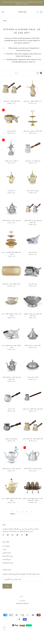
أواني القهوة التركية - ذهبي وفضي (11, 101)
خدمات (4, 549)
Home (5, 21)
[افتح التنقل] (3, 12)
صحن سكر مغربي (32, 284)
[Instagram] (12, 535)
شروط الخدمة (6, 559)
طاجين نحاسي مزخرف (32, 377)
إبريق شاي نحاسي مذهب (33, 190)
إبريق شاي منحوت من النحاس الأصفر (11, 220)
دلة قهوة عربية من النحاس (11, 161)
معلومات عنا (6, 546)
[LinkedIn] (26, 535)
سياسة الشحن (6, 553)
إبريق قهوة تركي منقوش (11, 438)
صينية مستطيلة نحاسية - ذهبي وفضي (11, 284)
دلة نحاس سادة (11, 190)
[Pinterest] (17, 535)
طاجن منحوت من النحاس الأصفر (33, 345)
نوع (16, 73)
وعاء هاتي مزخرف (11, 131)
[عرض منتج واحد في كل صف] (37, 73)
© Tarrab (22, 601)
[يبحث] (38, 12)
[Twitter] (8, 535)
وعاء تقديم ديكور (33, 252)
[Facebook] (3, 535)
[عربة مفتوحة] (41, 12)
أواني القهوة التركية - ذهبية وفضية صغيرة (33, 438)
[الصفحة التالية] (31, 511)
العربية (21, 596)
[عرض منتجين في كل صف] (41, 73)
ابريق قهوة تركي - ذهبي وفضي (32, 161)
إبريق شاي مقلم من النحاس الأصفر (32, 468)
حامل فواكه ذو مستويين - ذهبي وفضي (32, 131)
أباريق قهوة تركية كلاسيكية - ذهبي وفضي (33, 409)
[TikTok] (22, 535)
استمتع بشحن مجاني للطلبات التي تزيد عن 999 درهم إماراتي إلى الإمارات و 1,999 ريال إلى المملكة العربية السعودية (22, 2)
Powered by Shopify (22, 603)
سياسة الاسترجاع (7, 556)
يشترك (7, 586)
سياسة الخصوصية (7, 563)
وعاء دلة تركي (11, 409)
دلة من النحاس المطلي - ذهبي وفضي (32, 101)
